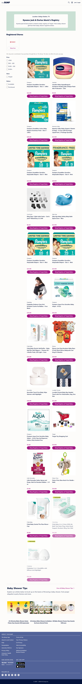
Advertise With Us (7, 648)
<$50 (10, 60)
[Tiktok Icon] (6, 675)
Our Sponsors (19, 648)
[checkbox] (7, 60)
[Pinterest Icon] (12, 675)
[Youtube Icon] (15, 675)
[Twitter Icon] (19, 675)
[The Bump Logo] (6, 2)
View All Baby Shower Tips (64, 588)
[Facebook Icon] (3, 675)
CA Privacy (19, 642)
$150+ (10, 69)
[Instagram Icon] (9, 675)
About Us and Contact (7, 640)
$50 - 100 (11, 63)
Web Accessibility (21, 645)
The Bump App (6, 637)
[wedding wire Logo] (9, 664)
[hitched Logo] (3, 664)
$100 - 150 (11, 66)
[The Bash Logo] (11, 662)
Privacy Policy (5, 650)
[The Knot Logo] (4, 662)
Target (10, 77)
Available (11, 84)
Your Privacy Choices (21, 640)
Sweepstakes (5, 645)
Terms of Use (19, 637)
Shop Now (13, 48)
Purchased (11, 87)
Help (3, 642)
